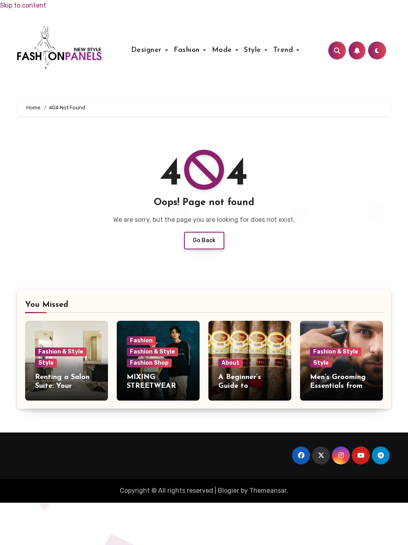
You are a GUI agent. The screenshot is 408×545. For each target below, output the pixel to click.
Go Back (204, 240)
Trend (284, 50)
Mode (223, 50)
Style (253, 50)
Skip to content (23, 5)
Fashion (188, 50)
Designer (148, 50)
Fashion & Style (60, 351)
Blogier (228, 490)
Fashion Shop (149, 362)
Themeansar (267, 490)
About (230, 362)
